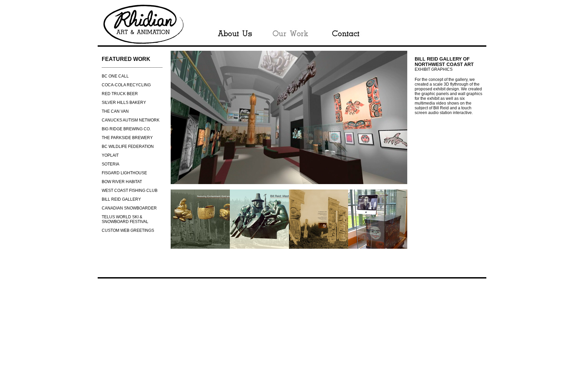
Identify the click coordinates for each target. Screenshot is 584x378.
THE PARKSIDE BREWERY (127, 137)
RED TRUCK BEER (120, 93)
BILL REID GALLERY (121, 199)
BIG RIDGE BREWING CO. (126, 129)
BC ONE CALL (115, 76)
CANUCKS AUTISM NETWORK (131, 120)
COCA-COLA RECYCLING (126, 85)
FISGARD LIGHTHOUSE (124, 173)
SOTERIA (110, 164)
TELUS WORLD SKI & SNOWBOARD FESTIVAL (125, 219)
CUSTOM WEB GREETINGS (128, 230)
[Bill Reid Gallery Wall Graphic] (200, 247)
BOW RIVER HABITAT (122, 181)
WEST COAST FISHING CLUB (129, 190)
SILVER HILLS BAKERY (124, 102)
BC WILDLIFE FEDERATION (128, 146)
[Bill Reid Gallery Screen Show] (377, 247)
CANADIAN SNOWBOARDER (129, 208)
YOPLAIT (110, 155)
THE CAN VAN (115, 111)
